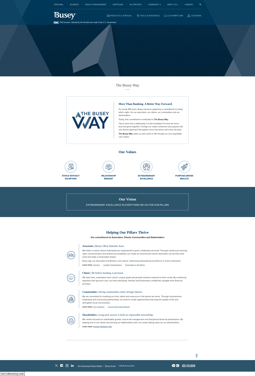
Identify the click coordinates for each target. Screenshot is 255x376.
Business (74, 4)
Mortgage (118, 4)
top (196, 356)
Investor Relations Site (102, 326)
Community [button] (153, 4)
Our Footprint (99, 307)
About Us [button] (172, 4)
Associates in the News (135, 265)
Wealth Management (95, 4)
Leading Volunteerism (112, 265)
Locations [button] (196, 15)
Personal (59, 4)
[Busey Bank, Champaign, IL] (65, 15)
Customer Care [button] (175, 15)
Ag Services (136, 4)
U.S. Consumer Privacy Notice (90, 366)
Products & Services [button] (120, 15)
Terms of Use (110, 366)
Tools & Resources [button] (150, 15)
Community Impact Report (119, 307)
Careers (189, 4)
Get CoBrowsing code (12, 373)
